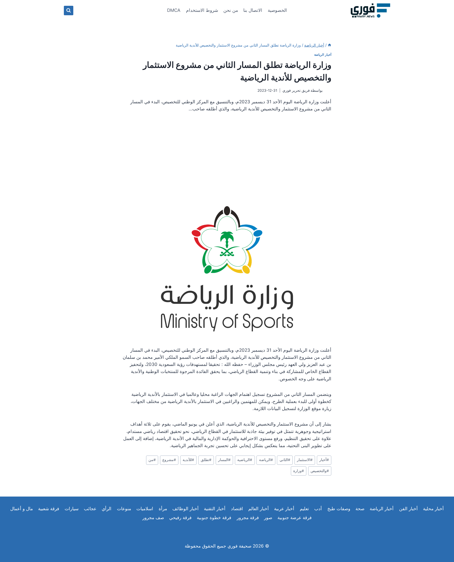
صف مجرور (153, 517)
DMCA (173, 10)
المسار (224, 460)
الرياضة (266, 460)
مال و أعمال (21, 508)
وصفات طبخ (338, 508)
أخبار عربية (284, 508)
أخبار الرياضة (322, 55)
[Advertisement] (227, 158)
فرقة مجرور (248, 517)
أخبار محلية (433, 508)
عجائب (90, 508)
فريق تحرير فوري (296, 90)
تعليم (304, 508)
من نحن (230, 10)
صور (268, 517)
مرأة (163, 508)
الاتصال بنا (252, 10)
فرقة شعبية (48, 508)
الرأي (106, 508)
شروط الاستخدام (202, 10)
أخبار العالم (258, 508)
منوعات (124, 508)
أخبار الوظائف (185, 508)
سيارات (72, 508)
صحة (359, 508)
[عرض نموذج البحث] (68, 10)
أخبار (324, 460)
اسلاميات (144, 508)
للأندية (188, 460)
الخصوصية (277, 10)
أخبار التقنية (214, 508)
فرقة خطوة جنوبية (214, 517)
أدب (318, 508)
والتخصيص (320, 471)
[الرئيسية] (329, 45)
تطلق (206, 460)
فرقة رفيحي (180, 517)
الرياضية (244, 460)
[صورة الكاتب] (328, 90)
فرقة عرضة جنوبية (294, 517)
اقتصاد (237, 508)
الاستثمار (305, 460)
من (152, 460)
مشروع (169, 460)
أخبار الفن (408, 508)
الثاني (285, 460)
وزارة (298, 471)
